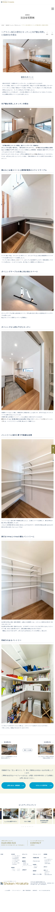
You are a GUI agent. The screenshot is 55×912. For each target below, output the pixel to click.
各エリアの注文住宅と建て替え (44, 890)
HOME (2, 25)
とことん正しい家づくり (16, 855)
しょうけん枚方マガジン (49, 859)
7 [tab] (33, 826)
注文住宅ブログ (47, 871)
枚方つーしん (47, 873)
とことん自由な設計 (15, 857)
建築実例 (7, 25)
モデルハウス (24, 854)
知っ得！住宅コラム (48, 860)
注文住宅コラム (47, 862)
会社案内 (34, 864)
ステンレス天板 (33, 154)
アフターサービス (36, 861)
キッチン (12, 25)
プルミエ (13, 869)
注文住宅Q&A (14, 864)
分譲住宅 (24, 857)
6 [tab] (31, 826)
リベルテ (18, 869)
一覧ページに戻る (27, 750)
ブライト (18, 870)
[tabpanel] (27, 816)
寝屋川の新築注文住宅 (48, 874)
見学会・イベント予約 (37, 874)
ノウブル (13, 870)
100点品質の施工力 (15, 858)
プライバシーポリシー (16, 890)
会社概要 (35, 867)
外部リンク (46, 870)
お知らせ (45, 866)
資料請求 (34, 870)
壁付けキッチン (18, 25)
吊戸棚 (37, 147)
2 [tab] (24, 826)
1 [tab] (22, 826)
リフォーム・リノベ (37, 854)
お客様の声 (24, 869)
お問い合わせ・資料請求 (13, 785)
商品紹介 (13, 867)
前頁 (47, 34)
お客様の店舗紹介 (47, 863)
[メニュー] (52, 8)
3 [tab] (26, 826)
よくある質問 (7, 890)
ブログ (45, 857)
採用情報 (45, 854)
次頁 (52, 34)
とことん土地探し (15, 861)
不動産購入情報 (36, 857)
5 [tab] (29, 826)
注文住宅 (13, 854)
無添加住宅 (35, 890)
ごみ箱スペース (19, 260)
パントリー (16, 417)
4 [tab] (27, 826)
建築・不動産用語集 (27, 890)
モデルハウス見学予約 (41, 785)
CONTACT (35, 843)
